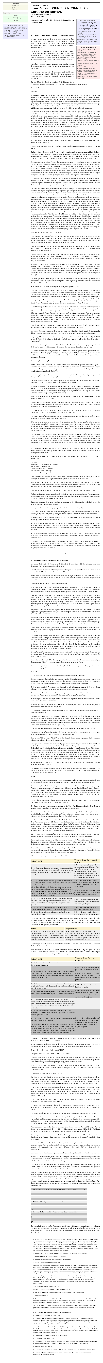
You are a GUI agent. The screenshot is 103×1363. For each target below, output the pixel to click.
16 (83, 826)
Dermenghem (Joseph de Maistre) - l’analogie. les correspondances (87, 70)
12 (94, 728)
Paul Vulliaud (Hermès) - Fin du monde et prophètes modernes (86, 67)
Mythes (15, 17)
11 (46, 712)
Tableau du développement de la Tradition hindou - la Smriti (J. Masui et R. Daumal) (87, 36)
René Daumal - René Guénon (12, 33)
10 (38, 537)
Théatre (15, 20)
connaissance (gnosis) (15, 25)
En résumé (15, 7)
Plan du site (15, 5)
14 (83, 800)
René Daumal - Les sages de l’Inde (87, 39)
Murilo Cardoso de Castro (88, 20)
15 (60, 802)
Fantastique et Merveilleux (15, 19)
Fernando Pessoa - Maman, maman (87, 41)
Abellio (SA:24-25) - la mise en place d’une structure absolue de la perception (15, 28)
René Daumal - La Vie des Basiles (87, 43)
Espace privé (15, 9)
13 (74, 734)
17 (43, 1095)
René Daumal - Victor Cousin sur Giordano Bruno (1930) (13, 31)
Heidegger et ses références (88, 22)
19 (38, 1232)
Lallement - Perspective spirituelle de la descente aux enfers (87, 61)
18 (77, 1212)
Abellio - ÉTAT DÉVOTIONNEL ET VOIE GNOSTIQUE (14, 36)
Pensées (15, 15)
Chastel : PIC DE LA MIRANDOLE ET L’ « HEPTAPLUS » (88, 74)
